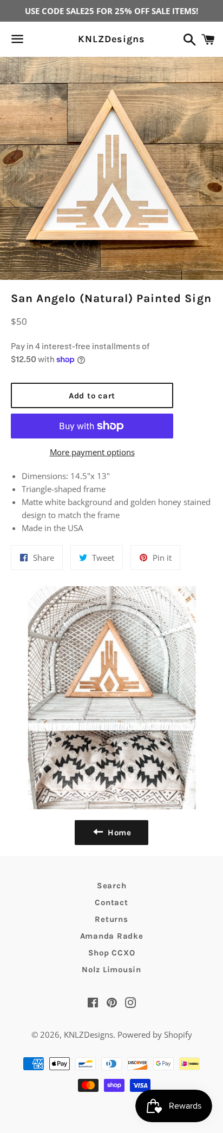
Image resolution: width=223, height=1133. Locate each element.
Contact (111, 902)
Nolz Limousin (111, 969)
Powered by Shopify (154, 1034)
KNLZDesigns (111, 39)
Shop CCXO (111, 953)
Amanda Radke (111, 936)
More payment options (92, 452)
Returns (111, 919)
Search (112, 885)
